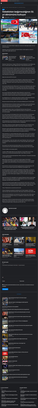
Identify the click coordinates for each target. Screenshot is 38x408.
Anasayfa (4, 7)
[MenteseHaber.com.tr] (19, 3)
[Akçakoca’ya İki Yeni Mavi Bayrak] (19, 251)
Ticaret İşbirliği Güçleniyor (13, 356)
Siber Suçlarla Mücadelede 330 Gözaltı (19, 244)
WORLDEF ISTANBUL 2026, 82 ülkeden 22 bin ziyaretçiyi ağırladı (19, 365)
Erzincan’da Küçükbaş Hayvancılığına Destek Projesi (17, 338)
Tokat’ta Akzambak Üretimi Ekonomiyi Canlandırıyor (17, 377)
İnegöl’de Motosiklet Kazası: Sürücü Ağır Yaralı (6, 256)
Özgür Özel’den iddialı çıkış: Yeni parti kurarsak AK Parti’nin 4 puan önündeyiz (31, 244)
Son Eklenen (19, 294)
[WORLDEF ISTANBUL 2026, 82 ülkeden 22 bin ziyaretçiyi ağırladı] (5, 367)
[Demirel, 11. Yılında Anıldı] (5, 362)
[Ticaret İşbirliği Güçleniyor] (5, 358)
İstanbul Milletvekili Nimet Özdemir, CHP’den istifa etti (31, 256)
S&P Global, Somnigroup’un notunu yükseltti (15, 0)
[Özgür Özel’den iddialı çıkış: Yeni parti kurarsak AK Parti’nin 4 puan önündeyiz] (31, 240)
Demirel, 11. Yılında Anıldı (12, 361)
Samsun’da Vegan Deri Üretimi (14, 369)
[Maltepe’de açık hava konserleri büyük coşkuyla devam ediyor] (5, 318)
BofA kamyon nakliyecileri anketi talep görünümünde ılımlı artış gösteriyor (15, 309)
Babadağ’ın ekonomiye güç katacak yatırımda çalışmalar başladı (20, 325)
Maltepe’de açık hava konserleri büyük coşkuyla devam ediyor (19, 316)
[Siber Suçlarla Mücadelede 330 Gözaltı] (19, 240)
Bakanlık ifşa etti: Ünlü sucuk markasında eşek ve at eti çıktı (7, 244)
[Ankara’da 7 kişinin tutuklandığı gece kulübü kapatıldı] (22, 58)
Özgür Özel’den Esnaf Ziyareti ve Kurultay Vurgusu (12, 58)
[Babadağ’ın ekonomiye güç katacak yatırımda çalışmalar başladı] (5, 327)
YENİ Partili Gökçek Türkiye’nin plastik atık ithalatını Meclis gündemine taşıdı (16, 374)
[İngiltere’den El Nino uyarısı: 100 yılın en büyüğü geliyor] (5, 322)
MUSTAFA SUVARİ (6, 17)
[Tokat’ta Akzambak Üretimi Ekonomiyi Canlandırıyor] (5, 378)
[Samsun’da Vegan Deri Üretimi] (5, 371)
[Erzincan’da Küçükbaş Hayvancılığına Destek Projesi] (5, 340)
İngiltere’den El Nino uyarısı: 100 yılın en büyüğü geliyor (18, 320)
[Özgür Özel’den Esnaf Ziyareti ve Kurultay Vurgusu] (5, 58)
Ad (3, 277)
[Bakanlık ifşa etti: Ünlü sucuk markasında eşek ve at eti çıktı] (7, 240)
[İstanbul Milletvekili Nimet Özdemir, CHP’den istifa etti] (31, 251)
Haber (7, 7)
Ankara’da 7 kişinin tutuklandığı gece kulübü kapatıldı (30, 58)
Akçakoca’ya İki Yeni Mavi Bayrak (18, 256)
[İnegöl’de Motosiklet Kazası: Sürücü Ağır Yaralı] (7, 251)
